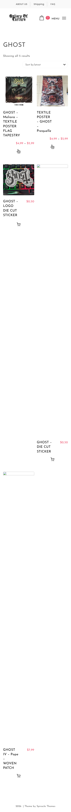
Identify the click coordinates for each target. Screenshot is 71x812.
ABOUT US (21, 4)
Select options (18, 151)
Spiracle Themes (46, 806)
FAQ (52, 4)
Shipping (39, 4)
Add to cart (18, 224)
